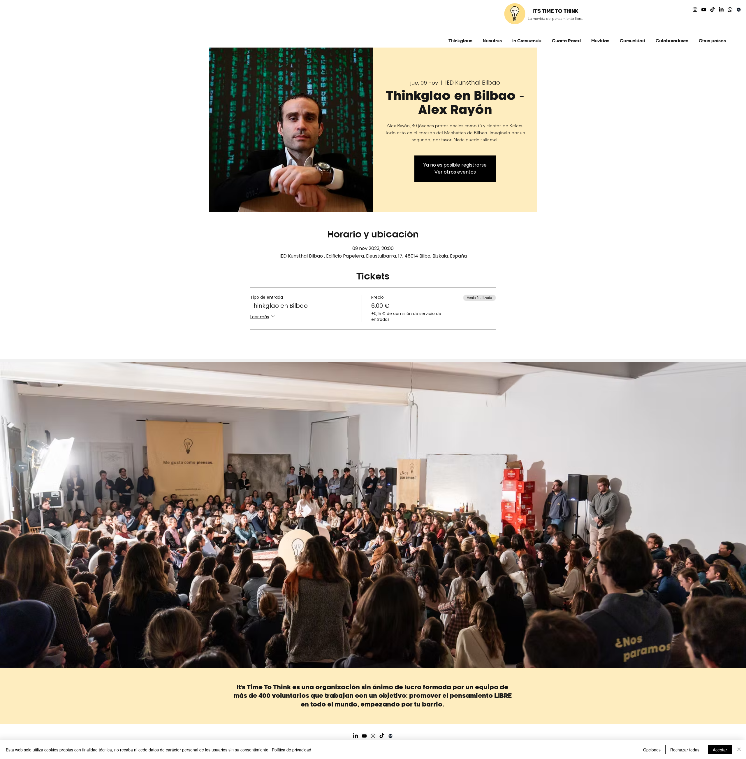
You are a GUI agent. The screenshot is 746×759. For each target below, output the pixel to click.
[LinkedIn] (721, 10)
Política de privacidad (291, 750)
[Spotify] (739, 10)
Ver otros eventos (455, 172)
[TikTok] (712, 10)
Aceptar (720, 750)
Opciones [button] (652, 750)
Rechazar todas (684, 750)
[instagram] (695, 10)
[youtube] (704, 10)
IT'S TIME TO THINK (555, 11)
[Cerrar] (739, 749)
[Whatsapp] (730, 10)
